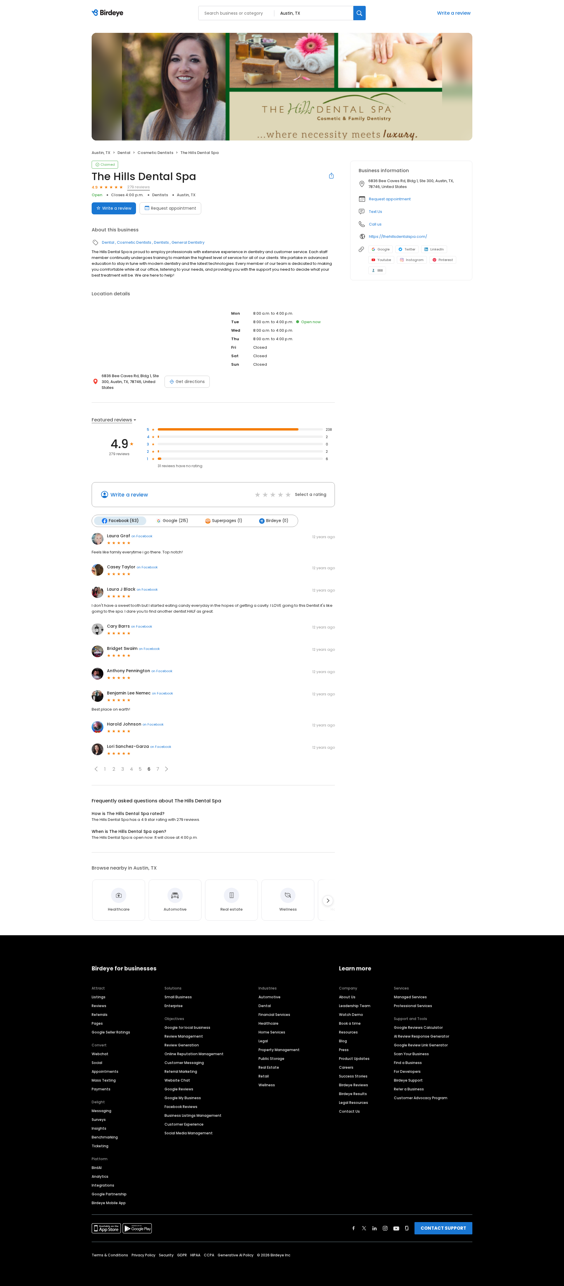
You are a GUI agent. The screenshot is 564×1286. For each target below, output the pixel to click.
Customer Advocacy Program (420, 1097)
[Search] (359, 13)
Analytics (100, 1176)
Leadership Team (354, 1005)
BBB (380, 270)
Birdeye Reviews (353, 1084)
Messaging (101, 1110)
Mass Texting (104, 1080)
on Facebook (141, 536)
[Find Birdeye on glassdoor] (407, 1228)
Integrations (103, 1185)
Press (344, 1049)
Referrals (100, 1014)
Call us (375, 224)
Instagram (415, 259)
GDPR (182, 1255)
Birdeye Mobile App (109, 1202)
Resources (348, 1032)
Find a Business (408, 1062)
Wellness (266, 1084)
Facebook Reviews (180, 1106)
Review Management (183, 1036)
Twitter (409, 249)
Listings (98, 996)
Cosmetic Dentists (155, 152)
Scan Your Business (411, 1053)
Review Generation (181, 1045)
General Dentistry (188, 242)
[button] (96, 769)
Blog (343, 1040)
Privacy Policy (143, 1255)
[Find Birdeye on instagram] (385, 1228)
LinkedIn (437, 249)
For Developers (407, 1071)
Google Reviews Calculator (418, 1027)
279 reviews (138, 187)
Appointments (105, 1071)
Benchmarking (105, 1137)
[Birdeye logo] (108, 13)
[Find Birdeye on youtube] (396, 1228)
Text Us (375, 211)
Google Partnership (109, 1194)
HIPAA (195, 1255)
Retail (263, 1076)
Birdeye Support (408, 1080)
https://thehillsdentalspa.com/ (398, 236)
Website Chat (177, 1080)
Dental (124, 152)
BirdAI (97, 1167)
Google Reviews (178, 1089)
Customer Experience (184, 1124)
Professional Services (413, 1005)
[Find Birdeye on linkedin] (374, 1228)
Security (166, 1255)
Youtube (384, 259)
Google (383, 249)
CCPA (209, 1255)
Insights (99, 1128)
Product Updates (354, 1058)
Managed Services (410, 996)
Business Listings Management (192, 1115)
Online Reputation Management (194, 1053)
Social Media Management (188, 1133)
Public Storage (271, 1058)
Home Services (271, 1032)
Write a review (454, 13)
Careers (346, 1067)
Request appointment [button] (390, 199)
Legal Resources (353, 1102)
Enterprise (173, 1005)
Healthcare (268, 1023)
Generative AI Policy (236, 1255)
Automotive (269, 996)
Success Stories (353, 1076)
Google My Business (182, 1097)
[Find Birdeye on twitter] (364, 1228)
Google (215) (175, 520)
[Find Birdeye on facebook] (353, 1228)
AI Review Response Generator (421, 1036)
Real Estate (268, 1067)
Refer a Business (409, 1089)
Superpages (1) (227, 520)
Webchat (100, 1053)
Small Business (178, 996)
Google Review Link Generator (421, 1045)
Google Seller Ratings (111, 1032)
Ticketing (100, 1145)
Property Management (279, 1049)
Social (97, 1062)
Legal (263, 1040)
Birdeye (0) (277, 520)
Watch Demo (351, 1014)
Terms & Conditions (110, 1255)
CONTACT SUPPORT (443, 1228)
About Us (347, 996)
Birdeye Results (353, 1093)
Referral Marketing (180, 1071)
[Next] (328, 900)
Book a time (350, 1023)
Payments (101, 1089)
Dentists (160, 195)
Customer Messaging (184, 1062)
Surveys (99, 1119)
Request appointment (173, 208)
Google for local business (187, 1027)
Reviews (99, 1005)
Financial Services (274, 1014)
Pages (97, 1023)
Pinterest (446, 259)
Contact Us (349, 1111)
